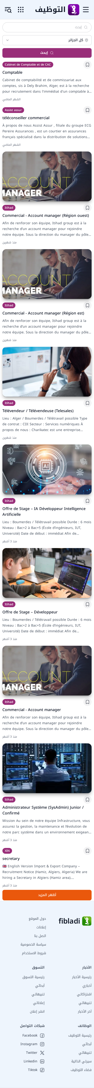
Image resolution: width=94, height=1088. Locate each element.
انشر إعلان (37, 1011)
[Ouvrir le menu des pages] (21, 9)
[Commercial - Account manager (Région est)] (47, 274)
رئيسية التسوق (33, 977)
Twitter (31, 1052)
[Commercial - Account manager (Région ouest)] (47, 176)
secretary (11, 858)
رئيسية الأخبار (82, 977)
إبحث (44, 53)
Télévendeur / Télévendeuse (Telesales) (38, 411)
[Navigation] (86, 9)
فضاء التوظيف (81, 1070)
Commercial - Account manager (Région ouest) (45, 215)
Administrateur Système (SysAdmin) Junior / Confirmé (43, 810)
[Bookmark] (87, 65)
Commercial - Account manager (31, 709)
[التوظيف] (73, 9)
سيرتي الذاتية (81, 1061)
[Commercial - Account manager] (47, 670)
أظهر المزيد (47, 895)
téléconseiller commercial (25, 118)
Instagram (28, 1044)
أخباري (87, 985)
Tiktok (32, 1070)
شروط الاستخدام (34, 953)
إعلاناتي (39, 1003)
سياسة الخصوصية (33, 944)
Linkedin (30, 1061)
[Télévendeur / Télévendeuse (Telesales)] (47, 372)
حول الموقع (37, 918)
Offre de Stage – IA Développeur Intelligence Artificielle (44, 511)
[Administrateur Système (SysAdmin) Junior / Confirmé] (47, 768)
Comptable (12, 72)
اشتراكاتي (84, 994)
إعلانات (41, 927)
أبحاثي (40, 985)
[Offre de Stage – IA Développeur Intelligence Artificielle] (47, 469)
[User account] (8, 10)
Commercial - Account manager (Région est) (43, 313)
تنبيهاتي (85, 1003)
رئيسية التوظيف (80, 1035)
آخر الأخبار (85, 1011)
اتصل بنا (40, 936)
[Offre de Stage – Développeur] (47, 573)
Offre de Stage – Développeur (30, 612)
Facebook (29, 1035)
